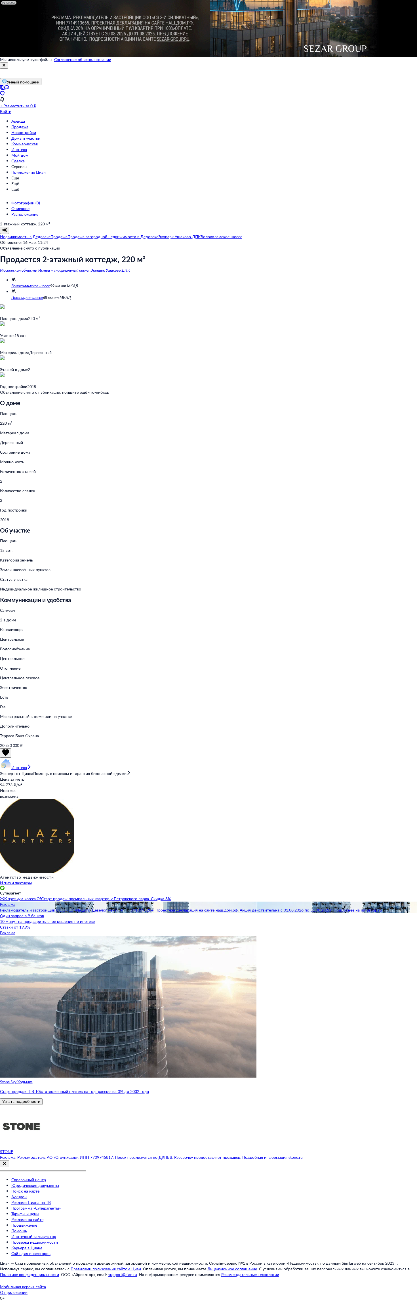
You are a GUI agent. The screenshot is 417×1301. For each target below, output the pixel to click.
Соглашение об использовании (82, 59)
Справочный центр (28, 1179)
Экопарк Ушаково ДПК (110, 270)
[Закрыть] (4, 65)
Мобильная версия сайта (23, 1286)
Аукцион (19, 1196)
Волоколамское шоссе (30, 285)
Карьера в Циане (26, 1247)
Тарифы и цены (25, 1213)
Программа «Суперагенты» (36, 1208)
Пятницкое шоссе (27, 297)
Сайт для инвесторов (30, 1253)
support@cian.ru (122, 1274)
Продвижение (24, 1225)
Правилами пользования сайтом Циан (106, 1268)
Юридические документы (35, 1185)
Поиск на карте (25, 1191)
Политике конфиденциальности (29, 1274)
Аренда (18, 121)
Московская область (18, 270)
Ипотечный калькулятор (33, 1236)
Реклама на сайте (27, 1219)
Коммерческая (24, 143)
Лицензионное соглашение (232, 1268)
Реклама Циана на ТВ (31, 1202)
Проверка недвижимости (34, 1242)
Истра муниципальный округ (63, 270)
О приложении (14, 1292)
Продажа (19, 126)
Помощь (19, 1230)
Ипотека (19, 149)
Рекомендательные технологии (250, 1274)
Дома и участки (25, 138)
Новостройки (23, 132)
